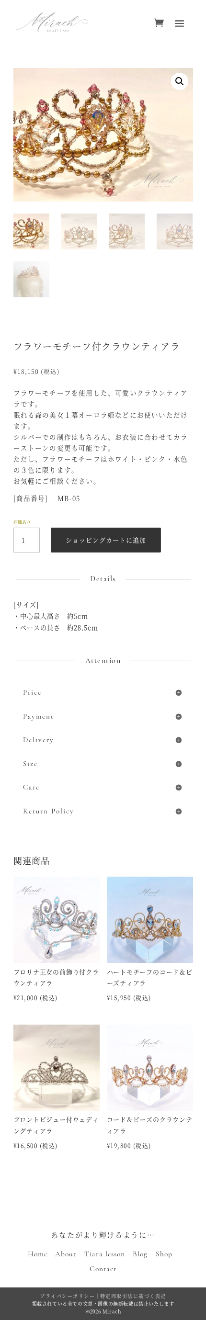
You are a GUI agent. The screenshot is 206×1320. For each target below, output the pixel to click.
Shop (164, 1254)
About (65, 1254)
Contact (103, 1268)
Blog (140, 1254)
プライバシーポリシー (67, 1295)
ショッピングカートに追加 (106, 539)
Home (37, 1254)
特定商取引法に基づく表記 (133, 1295)
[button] (179, 81)
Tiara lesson (104, 1254)
